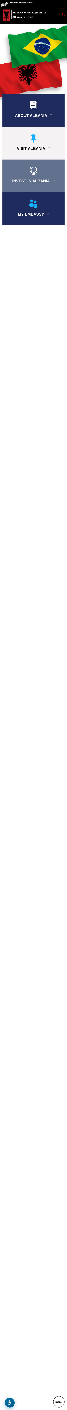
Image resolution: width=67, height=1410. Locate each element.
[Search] (63, 14)
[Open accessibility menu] (10, 1403)
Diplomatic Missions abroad (21, 2)
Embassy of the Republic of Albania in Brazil (29, 15)
